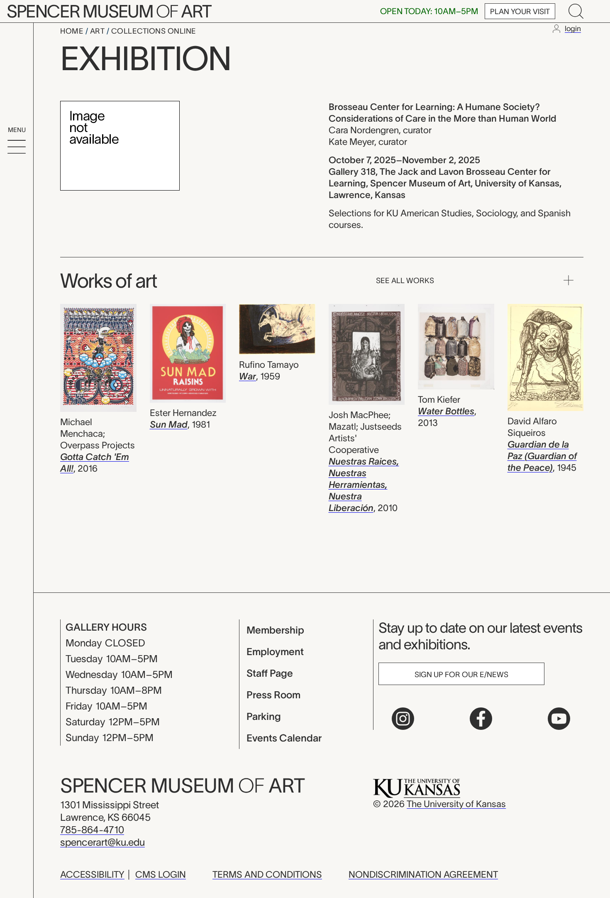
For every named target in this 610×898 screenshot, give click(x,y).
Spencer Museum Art (109, 11)
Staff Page (269, 673)
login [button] (573, 28)
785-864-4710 (92, 829)
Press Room (273, 694)
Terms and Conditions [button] (267, 874)
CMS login (160, 874)
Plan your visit (520, 11)
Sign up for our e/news (461, 674)
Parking (263, 716)
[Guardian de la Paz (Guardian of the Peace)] (546, 359)
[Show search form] (576, 11)
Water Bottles (446, 411)
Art (98, 31)
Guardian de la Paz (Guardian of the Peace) (542, 455)
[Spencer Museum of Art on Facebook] (481, 718)
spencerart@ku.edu (102, 842)
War (247, 376)
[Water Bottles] (456, 348)
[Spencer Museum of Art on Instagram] (403, 718)
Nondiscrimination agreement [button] (423, 874)
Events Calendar (284, 738)
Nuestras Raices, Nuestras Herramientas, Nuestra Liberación (364, 484)
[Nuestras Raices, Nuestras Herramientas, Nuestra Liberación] (367, 355)
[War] (277, 330)
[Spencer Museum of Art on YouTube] (559, 718)
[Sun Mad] (188, 355)
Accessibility (92, 874)
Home (72, 31)
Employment (275, 651)
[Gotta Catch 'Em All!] (98, 359)
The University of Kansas (456, 804)
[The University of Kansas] (416, 788)
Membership (275, 630)
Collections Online (153, 31)
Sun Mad (169, 424)
